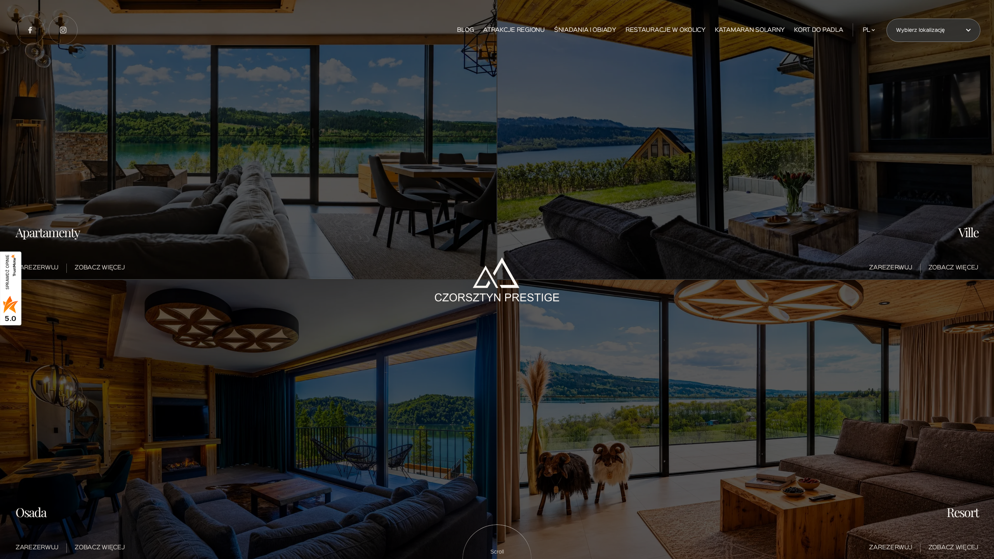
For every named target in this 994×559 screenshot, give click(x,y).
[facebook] (30, 30)
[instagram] (63, 30)
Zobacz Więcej (100, 268)
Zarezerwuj (37, 268)
